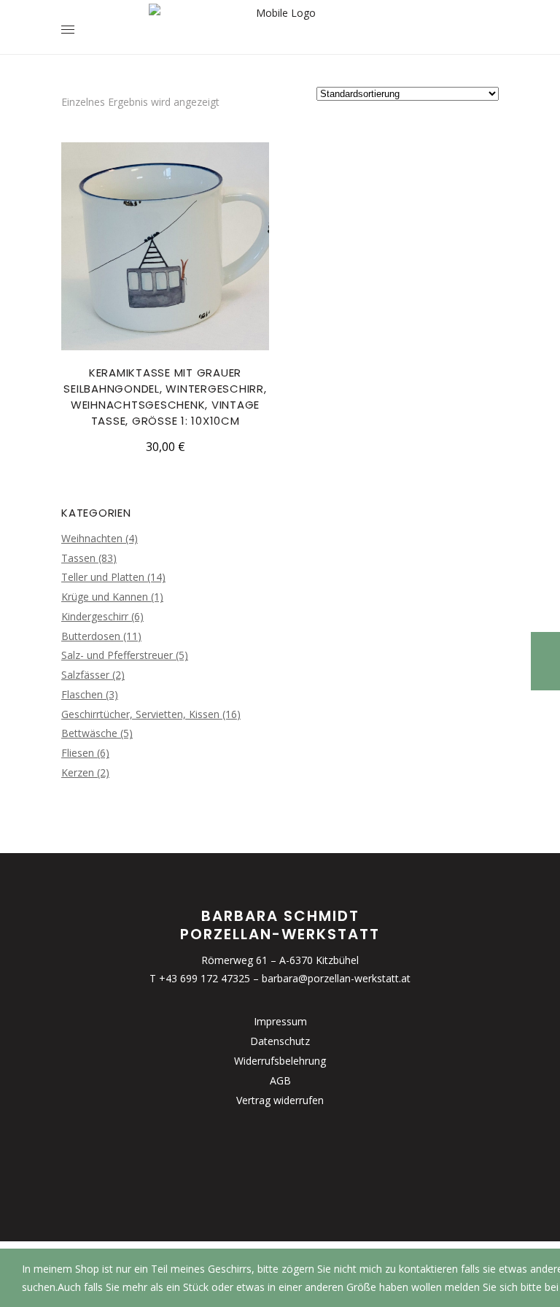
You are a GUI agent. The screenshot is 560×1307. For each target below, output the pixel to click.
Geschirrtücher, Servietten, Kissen (140, 714)
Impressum (280, 1021)
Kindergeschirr (94, 616)
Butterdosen (90, 636)
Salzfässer (85, 675)
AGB (280, 1080)
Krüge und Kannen (104, 597)
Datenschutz (280, 1041)
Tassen (78, 558)
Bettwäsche (89, 733)
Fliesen (77, 753)
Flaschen (82, 694)
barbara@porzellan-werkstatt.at (336, 978)
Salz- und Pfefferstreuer (117, 655)
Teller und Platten (102, 577)
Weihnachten (91, 538)
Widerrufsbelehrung (280, 1061)
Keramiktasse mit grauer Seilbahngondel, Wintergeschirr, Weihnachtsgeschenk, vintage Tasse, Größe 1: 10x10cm (164, 396)
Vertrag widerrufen (280, 1100)
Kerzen (77, 772)
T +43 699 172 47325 (199, 978)
